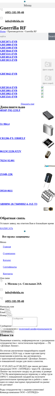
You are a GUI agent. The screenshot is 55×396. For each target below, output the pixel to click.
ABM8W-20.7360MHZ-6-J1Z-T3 (18, 204)
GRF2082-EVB (8, 93)
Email (3, 312)
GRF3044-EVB (8, 50)
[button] (27, 5)
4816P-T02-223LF (10, 110)
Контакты (8, 273)
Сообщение (6, 326)
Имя (2, 309)
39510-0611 (6, 190)
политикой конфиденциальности (35, 329)
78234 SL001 (7, 160)
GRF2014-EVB (8, 87)
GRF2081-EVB (8, 90)
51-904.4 (5, 124)
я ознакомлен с (28, 329)
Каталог (7, 260)
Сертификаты (10, 267)
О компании (9, 253)
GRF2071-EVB (8, 41)
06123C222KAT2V (10, 151)
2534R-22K (6, 174)
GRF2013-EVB (8, 60)
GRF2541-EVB (8, 96)
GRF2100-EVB (8, 47)
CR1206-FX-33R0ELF (12, 138)
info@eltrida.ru (14, 21)
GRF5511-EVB (8, 53)
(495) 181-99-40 (14, 12)
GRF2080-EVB (8, 44)
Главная (7, 246)
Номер (3, 315)
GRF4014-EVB (8, 57)
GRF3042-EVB (8, 73)
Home (3, 31)
